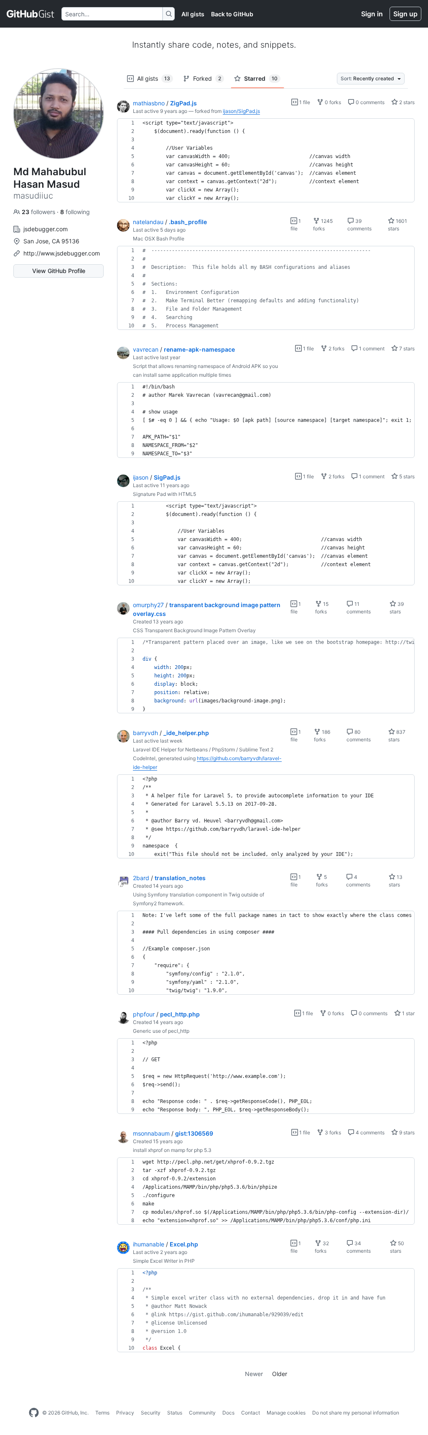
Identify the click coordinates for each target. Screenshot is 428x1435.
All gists (192, 14)
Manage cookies (286, 1412)
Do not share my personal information (355, 1412)
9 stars (406, 1132)
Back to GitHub (232, 14)
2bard (141, 877)
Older (279, 1373)
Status (174, 1412)
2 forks (335, 348)
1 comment (371, 348)
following (75, 211)
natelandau (148, 221)
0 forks (332, 102)
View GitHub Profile (58, 270)
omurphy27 (148, 604)
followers (39, 211)
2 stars (406, 102)
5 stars (406, 476)
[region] (265, 160)
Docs (228, 1412)
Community (202, 1412)
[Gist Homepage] (31, 14)
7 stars (406, 348)
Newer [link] (254, 1373)
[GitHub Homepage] (34, 1412)
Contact (250, 1412)
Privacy (125, 1412)
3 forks (332, 1132)
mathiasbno (149, 103)
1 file (304, 102)
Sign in (372, 14)
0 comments (369, 102)
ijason (140, 477)
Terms (102, 1412)
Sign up (405, 14)
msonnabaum (151, 1133)
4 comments (369, 1132)
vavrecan (145, 349)
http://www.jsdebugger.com (61, 253)
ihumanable (148, 1244)
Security (150, 1412)
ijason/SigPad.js (241, 111)
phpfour (144, 1014)
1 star (408, 1013)
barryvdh (145, 732)
